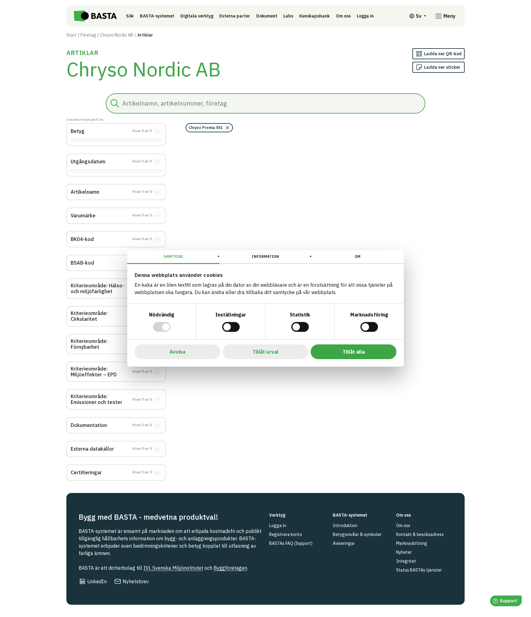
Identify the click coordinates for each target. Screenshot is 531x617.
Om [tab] (357, 256)
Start (71, 35)
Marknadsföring (411, 543)
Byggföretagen (230, 568)
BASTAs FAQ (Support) (291, 543)
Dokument (266, 16)
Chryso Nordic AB (116, 35)
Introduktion (345, 525)
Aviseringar (344, 543)
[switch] (231, 327)
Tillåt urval (265, 352)
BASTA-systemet (157, 16)
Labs (288, 16)
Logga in (367, 16)
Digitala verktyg (196, 16)
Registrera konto (285, 534)
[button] (209, 127)
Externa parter (234, 16)
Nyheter (404, 552)
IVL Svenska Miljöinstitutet (173, 568)
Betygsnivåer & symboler (357, 534)
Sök (130, 16)
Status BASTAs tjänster (419, 570)
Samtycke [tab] (173, 256)
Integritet (406, 561)
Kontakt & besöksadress (420, 534)
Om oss (343, 16)
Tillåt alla (354, 352)
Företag (88, 35)
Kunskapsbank (314, 16)
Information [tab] (265, 256)
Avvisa (177, 352)
